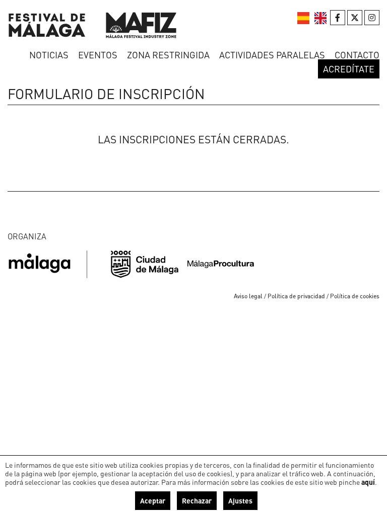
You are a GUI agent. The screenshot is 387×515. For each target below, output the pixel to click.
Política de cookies (354, 296)
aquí (368, 481)
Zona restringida (168, 54)
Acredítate (348, 68)
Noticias (49, 54)
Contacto (357, 54)
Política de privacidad (296, 296)
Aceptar (152, 500)
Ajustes (240, 500)
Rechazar (197, 500)
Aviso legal (248, 296)
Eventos (97, 54)
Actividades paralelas (272, 54)
